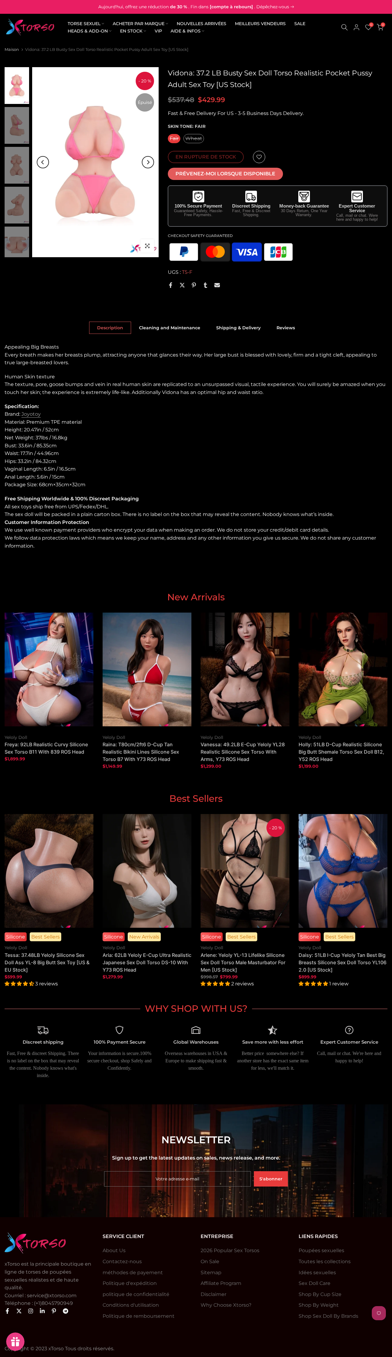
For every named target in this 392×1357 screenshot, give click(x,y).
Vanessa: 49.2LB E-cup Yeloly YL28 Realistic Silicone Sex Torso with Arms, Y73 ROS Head (243, 751)
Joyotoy (31, 414)
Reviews (286, 328)
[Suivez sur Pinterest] (54, 1311)
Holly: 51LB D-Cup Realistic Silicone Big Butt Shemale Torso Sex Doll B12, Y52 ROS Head (341, 751)
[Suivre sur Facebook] (7, 1311)
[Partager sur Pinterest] (194, 285)
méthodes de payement (133, 1272)
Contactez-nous (122, 1261)
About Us (114, 1250)
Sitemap (211, 1272)
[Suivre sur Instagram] (30, 1311)
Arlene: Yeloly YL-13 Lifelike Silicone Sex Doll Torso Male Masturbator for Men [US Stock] (243, 962)
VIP (158, 31)
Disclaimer (213, 1294)
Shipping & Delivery (238, 328)
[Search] (344, 27)
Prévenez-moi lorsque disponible (225, 174)
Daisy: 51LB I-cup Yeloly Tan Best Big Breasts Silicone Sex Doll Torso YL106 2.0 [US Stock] (342, 962)
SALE (299, 23)
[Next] (148, 162)
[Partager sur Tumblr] (205, 285)
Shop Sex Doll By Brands (328, 1316)
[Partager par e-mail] (217, 285)
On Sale (210, 1261)
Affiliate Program (221, 1283)
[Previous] (43, 162)
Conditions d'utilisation (131, 1305)
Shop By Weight (319, 1305)
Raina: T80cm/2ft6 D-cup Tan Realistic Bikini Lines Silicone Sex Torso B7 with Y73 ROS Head (141, 751)
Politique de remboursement (139, 1316)
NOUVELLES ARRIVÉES (201, 23)
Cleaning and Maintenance (169, 328)
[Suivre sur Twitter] (19, 1311)
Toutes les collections (325, 1261)
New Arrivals (144, 936)
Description (110, 328)
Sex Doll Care (314, 1283)
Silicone (15, 936)
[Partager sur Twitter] (182, 285)
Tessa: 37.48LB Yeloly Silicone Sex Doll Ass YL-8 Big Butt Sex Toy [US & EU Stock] (47, 962)
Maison (12, 49)
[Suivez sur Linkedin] (42, 1311)
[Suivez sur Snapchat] (65, 1311)
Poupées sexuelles (321, 1250)
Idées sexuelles (317, 1272)
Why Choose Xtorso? (226, 1305)
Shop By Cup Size (320, 1294)
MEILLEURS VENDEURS (260, 23)
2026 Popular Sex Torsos (230, 1250)
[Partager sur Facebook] (170, 285)
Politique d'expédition (130, 1283)
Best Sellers (45, 936)
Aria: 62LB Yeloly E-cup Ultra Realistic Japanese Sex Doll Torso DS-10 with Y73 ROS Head (147, 962)
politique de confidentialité (136, 1294)
